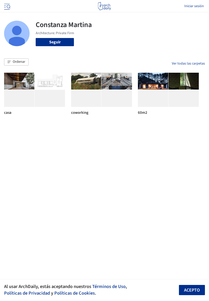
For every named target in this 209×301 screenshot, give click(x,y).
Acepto (192, 290)
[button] (16, 62)
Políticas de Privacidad (27, 293)
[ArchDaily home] (104, 6)
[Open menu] (6, 6)
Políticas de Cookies (74, 293)
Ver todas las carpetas (188, 63)
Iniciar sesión (194, 6)
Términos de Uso (109, 286)
